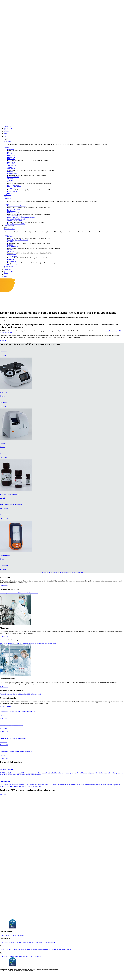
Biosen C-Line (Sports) (14, 186)
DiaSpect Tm (11, 152)
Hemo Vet (10, 193)
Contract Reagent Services (14, 220)
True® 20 (10, 180)
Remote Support (21, 942)
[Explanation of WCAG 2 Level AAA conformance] (4, 928)
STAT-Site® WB (12, 165)
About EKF (7, 136)
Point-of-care (7, 138)
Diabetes (9, 593)
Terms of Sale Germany (54, 949)
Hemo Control (11, 154)
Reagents (10, 236)
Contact (6, 133)
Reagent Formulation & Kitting (16, 224)
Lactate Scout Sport (13, 185)
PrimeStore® (11, 259)
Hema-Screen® (11, 254)
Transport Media (12, 256)
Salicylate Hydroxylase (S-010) (16, 219)
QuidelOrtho (40, 942)
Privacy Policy (17, 956)
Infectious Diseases (12, 246)
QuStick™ (10, 249)
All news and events (6, 706)
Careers (6, 130)
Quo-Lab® (10, 167)
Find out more (4, 585)
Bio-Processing (11, 211)
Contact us (3, 794)
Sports (9, 182)
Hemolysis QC (11, 155)
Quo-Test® (10, 164)
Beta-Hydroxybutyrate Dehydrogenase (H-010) (20, 217)
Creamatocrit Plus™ (13, 177)
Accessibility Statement (6, 956)
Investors (6, 131)
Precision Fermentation (13, 209)
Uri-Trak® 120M (12, 264)
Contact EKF (4, 949)
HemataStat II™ (12, 157)
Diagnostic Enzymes (13, 212)
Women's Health (24, 593)
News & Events (8, 266)
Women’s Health (12, 173)
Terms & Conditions (35, 956)
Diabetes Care (11, 159)
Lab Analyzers (11, 261)
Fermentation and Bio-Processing (16, 206)
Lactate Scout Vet (12, 191)
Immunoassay (11, 241)
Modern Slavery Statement (40, 949)
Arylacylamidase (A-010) (14, 216)
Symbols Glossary (31, 942)
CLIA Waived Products (50, 942)
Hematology (10, 149)
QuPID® (10, 178)
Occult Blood (11, 251)
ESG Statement (28, 949)
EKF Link (10, 172)
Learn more (7, 147)
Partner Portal (7, 126)
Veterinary (35, 593)
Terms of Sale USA (67, 949)
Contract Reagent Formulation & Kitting (45, 643)
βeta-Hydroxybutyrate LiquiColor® (17, 240)
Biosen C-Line (11, 162)
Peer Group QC (8, 128)
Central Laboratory (9, 225)
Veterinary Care (11, 188)
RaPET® (10, 245)
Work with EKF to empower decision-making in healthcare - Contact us (62, 572)
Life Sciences (7, 195)
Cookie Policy (26, 956)
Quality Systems (19, 949)
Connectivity (11, 168)
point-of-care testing (110, 331)
